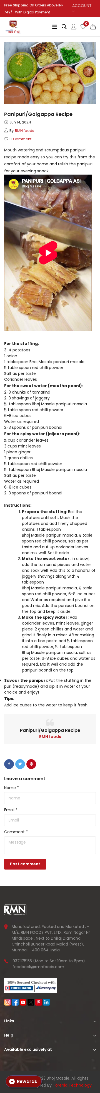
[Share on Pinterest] (31, 764)
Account (82, 5)
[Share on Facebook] (9, 764)
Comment (16, 832)
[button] (93, 27)
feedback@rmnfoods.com (38, 967)
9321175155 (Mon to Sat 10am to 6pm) (48, 961)
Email (11, 810)
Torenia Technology (72, 1085)
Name (11, 787)
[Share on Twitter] (20, 764)
